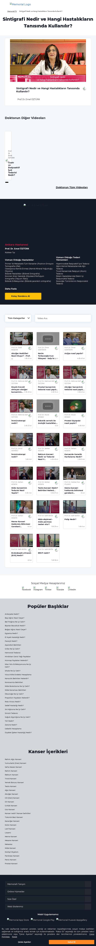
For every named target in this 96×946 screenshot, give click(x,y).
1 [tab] (6, 182)
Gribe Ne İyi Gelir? (12, 649)
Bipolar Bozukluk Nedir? (15, 626)
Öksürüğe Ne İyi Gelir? (14, 694)
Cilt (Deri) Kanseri (12, 798)
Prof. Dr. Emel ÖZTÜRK (28, 99)
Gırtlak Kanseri (11, 806)
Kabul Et (72, 942)
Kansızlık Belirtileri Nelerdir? (17, 678)
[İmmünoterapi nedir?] (21, 405)
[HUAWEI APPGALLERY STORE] (72, 920)
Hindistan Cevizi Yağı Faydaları (18, 656)
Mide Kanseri (10, 848)
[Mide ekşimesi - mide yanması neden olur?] (48, 506)
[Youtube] (59, 589)
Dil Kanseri (9, 802)
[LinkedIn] (71, 589)
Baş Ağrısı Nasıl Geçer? (14, 618)
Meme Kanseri (11, 836)
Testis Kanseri (10, 786)
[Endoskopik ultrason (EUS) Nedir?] (21, 540)
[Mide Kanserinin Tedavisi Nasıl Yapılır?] (21, 473)
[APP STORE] (19, 920)
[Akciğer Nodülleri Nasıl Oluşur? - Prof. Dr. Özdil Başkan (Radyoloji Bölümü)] (21, 338)
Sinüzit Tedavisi (11, 713)
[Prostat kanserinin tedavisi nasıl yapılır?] (48, 372)
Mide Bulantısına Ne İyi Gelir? (17, 686)
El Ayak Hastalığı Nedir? (15, 637)
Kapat (14, 937)
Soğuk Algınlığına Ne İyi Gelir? (17, 717)
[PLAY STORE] (42, 920)
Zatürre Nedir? (11, 725)
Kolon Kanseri (10, 825)
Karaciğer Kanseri (12, 821)
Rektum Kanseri (11, 775)
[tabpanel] (8, 155)
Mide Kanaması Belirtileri (15, 690)
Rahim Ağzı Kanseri (13, 759)
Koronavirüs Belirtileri (14, 682)
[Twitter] (48, 589)
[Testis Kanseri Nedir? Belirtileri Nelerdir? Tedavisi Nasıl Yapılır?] (48, 473)
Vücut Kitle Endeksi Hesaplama (18, 675)
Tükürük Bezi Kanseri (14, 817)
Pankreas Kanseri (12, 856)
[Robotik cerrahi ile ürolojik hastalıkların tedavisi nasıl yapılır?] (48, 405)
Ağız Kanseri (10, 790)
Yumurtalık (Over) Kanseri (15, 763)
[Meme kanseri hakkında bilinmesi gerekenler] (74, 473)
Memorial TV (12, 11)
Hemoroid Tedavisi (12, 653)
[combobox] (18, 318)
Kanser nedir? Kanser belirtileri (18, 813)
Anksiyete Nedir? (12, 614)
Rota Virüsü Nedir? (12, 702)
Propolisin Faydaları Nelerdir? (17, 698)
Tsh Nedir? (9, 721)
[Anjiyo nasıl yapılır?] (74, 338)
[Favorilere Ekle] (84, 88)
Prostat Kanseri (11, 864)
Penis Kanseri (10, 860)
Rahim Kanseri (11, 771)
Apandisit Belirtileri (13, 645)
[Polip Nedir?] (74, 506)
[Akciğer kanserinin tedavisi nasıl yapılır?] (74, 372)
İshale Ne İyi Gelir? (12, 671)
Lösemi (8, 833)
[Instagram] (37, 589)
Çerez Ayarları (24, 942)
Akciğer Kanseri (11, 794)
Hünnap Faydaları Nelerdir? (16, 660)
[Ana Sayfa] (20, 4)
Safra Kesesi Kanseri (13, 767)
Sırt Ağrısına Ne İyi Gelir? (15, 709)
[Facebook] (25, 589)
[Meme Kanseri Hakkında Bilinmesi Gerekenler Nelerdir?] (21, 506)
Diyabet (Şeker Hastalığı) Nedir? (18, 732)
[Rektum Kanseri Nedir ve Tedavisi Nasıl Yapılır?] (48, 439)
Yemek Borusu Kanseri (14, 782)
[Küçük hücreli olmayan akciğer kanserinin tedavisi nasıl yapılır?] (21, 372)
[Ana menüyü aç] (3, 4)
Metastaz (8, 844)
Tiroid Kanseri (10, 779)
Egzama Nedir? (11, 633)
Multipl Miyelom (11, 852)
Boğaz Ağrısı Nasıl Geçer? (15, 629)
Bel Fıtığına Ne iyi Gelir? (15, 622)
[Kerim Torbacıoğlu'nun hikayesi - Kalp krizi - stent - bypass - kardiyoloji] (48, 338)
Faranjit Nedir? (11, 641)
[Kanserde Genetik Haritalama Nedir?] (74, 439)
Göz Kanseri (10, 809)
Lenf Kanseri (10, 829)
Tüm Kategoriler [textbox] (16, 318)
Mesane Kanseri (11, 840)
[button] (90, 4)
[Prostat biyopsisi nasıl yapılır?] (74, 405)
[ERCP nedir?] (48, 540)
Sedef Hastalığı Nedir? (14, 705)
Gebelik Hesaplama (13, 729)
